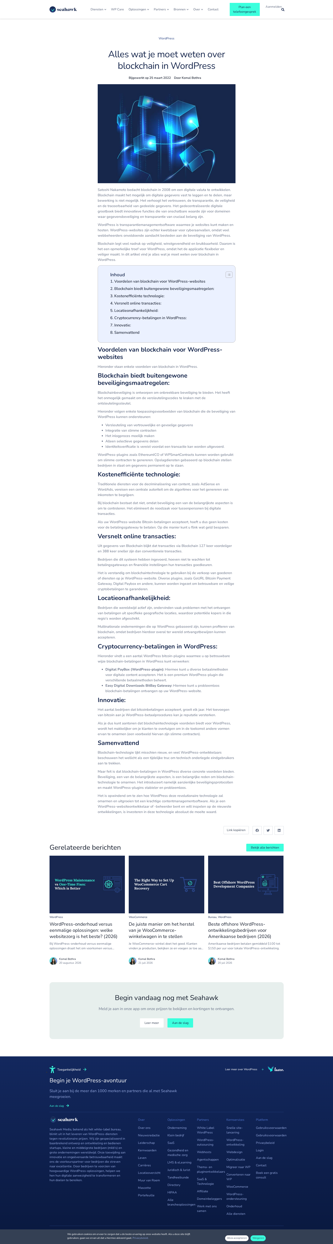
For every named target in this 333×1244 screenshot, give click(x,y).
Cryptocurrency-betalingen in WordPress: (151, 317)
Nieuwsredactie (149, 1135)
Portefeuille (146, 1195)
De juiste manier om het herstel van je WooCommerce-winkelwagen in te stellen (161, 930)
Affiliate (202, 1191)
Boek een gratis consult (267, 1175)
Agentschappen (208, 1159)
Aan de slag (264, 1158)
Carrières (144, 1165)
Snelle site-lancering (234, 1130)
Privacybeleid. (141, 1238)
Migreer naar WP (238, 1167)
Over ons (144, 1128)
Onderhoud (234, 1206)
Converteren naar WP (238, 1176)
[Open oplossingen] (148, 9)
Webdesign (234, 1152)
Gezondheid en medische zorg (177, 1152)
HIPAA (172, 1192)
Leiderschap (146, 1143)
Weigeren (258, 1238)
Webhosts (204, 1152)
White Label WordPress (205, 1130)
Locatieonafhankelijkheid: (136, 310)
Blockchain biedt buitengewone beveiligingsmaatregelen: (164, 288)
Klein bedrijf (175, 1135)
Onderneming (177, 1128)
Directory (173, 1185)
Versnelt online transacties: (137, 303)
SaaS (170, 1143)
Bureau (212, 917)
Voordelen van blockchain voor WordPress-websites (159, 281)
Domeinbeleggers (209, 1199)
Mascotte (144, 1188)
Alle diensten (235, 1214)
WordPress (166, 38)
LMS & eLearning (179, 1162)
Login (260, 1150)
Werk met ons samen (207, 1208)
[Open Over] (202, 9)
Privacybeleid (265, 1143)
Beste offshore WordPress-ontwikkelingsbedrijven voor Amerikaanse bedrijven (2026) (239, 930)
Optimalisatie (235, 1159)
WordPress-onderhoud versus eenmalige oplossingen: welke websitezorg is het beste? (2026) (84, 930)
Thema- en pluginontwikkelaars (210, 1169)
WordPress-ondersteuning (236, 1196)
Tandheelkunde (178, 1177)
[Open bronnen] (188, 9)
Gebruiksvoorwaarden (269, 1128)
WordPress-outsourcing (205, 1142)
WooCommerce (138, 917)
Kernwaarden (147, 1150)
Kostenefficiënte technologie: (140, 296)
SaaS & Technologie (205, 1181)
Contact (261, 1165)
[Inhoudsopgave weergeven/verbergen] (227, 274)
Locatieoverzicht (149, 1173)
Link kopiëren (236, 830)
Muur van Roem (149, 1180)
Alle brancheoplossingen (180, 1202)
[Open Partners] (168, 9)
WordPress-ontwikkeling (235, 1142)
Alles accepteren (237, 1238)
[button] (257, 830)
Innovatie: (123, 325)
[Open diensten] (105, 9)
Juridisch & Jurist (178, 1170)
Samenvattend (127, 332)
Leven (142, 1158)
